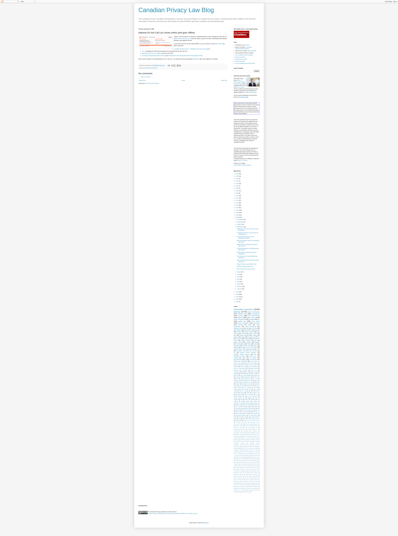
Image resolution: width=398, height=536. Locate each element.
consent (258, 460)
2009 (237, 215)
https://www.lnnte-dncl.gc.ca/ (183, 38)
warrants (246, 338)
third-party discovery (250, 488)
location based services (253, 418)
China (235, 390)
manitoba (255, 472)
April (238, 281)
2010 (237, 212)
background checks (240, 458)
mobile (243, 474)
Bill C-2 (256, 389)
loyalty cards (254, 371)
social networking (250, 326)
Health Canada (239, 425)
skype (248, 392)
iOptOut (196, 59)
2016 (237, 198)
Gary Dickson (253, 359)
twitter (240, 437)
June (238, 277)
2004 (237, 299)
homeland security (239, 356)
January (239, 289)
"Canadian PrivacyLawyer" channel (243, 47)
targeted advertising (238, 488)
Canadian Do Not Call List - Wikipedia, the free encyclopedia (192, 49)
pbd (257, 476)
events (256, 464)
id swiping (253, 358)
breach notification (243, 323)
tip (257, 488)
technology (238, 394)
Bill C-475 (255, 439)
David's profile (244, 97)
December (240, 219)
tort (255, 340)
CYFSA (256, 441)
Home (183, 80)
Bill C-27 (249, 439)
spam (244, 358)
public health (254, 481)
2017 (237, 195)
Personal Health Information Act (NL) (249, 451)
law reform (257, 471)
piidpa (258, 363)
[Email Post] (168, 65)
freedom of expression (246, 387)
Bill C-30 (254, 370)
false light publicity (246, 465)
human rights (256, 467)
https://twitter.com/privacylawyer (242, 165)
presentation (249, 434)
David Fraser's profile (241, 59)
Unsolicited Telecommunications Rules (153, 55)
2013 (237, 205)
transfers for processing (240, 490)
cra (239, 418)
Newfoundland (254, 425)
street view (241, 385)
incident (254, 335)
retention (238, 331)
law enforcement (254, 315)
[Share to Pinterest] (180, 65)
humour (236, 358)
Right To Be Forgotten (251, 396)
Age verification (256, 437)
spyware (256, 486)
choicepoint (256, 323)
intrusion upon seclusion (240, 370)
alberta (240, 317)
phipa (243, 337)
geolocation (236, 467)
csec (256, 398)
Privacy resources (240, 57)
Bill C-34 (257, 410)
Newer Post (142, 80)
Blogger (206, 522)
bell (251, 429)
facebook (240, 325)
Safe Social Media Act (251, 427)
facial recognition (252, 366)
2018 (237, 193)
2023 (237, 181)
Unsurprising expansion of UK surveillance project (245, 237)
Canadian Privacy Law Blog (176, 10)
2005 (237, 297)
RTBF (235, 417)
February (239, 286)
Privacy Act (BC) (238, 427)
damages (236, 399)
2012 (237, 207)
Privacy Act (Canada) (240, 361)
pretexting (238, 364)
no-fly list (243, 366)
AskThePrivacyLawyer (247, 410)
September (240, 227)
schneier (238, 338)
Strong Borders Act (239, 398)
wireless (243, 491)
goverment (244, 467)
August (239, 272)
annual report (244, 429)
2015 (237, 200)
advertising (236, 429)
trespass (251, 490)
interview (236, 408)
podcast (247, 45)
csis (258, 349)
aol (234, 352)
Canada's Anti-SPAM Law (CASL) (247, 351)
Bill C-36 (238, 411)
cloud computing (239, 319)
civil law (241, 460)
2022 (237, 183)
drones (246, 399)
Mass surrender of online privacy (246, 269)
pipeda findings (246, 340)
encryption (254, 431)
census (235, 460)
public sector (253, 333)
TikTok (235, 457)
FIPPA (236, 448)
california (256, 458)
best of (256, 429)
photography (256, 408)
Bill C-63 (236, 441)
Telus (240, 417)
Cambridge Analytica (239, 443)
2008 (237, 217)
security (242, 392)
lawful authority (244, 335)
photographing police (245, 408)
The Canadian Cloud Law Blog (244, 55)
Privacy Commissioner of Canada (242, 453)
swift (242, 373)
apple (248, 457)
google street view (249, 363)
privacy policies (250, 479)
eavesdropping (244, 464)
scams (246, 484)
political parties (245, 401)
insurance (255, 469)
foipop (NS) (249, 432)
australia (257, 330)
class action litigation (246, 375)
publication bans (244, 436)
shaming (258, 484)
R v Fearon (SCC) (253, 415)
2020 (237, 188)
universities (257, 375)
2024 (237, 178)
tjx (245, 359)
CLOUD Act (245, 411)
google (251, 319)
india (249, 469)
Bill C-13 (248, 373)
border (258, 382)
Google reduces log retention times (247, 264)
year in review (247, 437)
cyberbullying (240, 344)
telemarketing (153, 68)
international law (237, 471)
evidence (236, 465)
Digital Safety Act (245, 446)
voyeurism (238, 377)
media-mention (238, 349)
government (249, 384)
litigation (257, 342)
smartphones (243, 486)
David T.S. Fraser (242, 160)
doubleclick (245, 371)
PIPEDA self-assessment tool (245, 266)
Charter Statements (250, 444)
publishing (236, 483)
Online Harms (256, 404)
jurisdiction (250, 471)
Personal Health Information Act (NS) (243, 380)
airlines (236, 337)
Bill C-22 (255, 378)
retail (255, 344)
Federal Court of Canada (249, 347)
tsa (257, 490)
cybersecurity (237, 431)
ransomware (243, 483)
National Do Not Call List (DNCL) (151, 53)
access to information (239, 368)
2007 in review (247, 394)
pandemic (243, 476)
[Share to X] (176, 65)
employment (247, 377)
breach (248, 385)
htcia (250, 467)
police (242, 389)
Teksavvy (256, 455)
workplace (236, 371)
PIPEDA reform (238, 396)
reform (256, 483)
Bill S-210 (242, 441)
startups (252, 436)
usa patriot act (256, 403)
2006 (237, 294)
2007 (237, 292)
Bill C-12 (249, 389)
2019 (237, 191)
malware (248, 472)
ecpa (251, 464)
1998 (237, 301)
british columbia (249, 331)
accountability (242, 457)
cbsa (245, 417)
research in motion (238, 484)
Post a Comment (145, 77)
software (250, 486)
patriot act (242, 321)
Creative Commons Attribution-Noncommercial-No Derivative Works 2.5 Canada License (172, 513)
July (238, 274)
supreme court (256, 392)
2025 (237, 176)
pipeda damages (245, 378)
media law (236, 474)
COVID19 (238, 422)
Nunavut (236, 451)
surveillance (256, 314)
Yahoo (255, 406)
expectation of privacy (239, 432)
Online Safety (238, 413)
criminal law (246, 345)
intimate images (239, 434)
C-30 (254, 373)
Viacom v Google (243, 390)
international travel (252, 368)
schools (252, 484)
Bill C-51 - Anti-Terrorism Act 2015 (252, 420)
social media (238, 420)
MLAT (247, 425)
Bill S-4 (256, 394)
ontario (240, 315)
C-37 (143, 51)
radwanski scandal (238, 403)
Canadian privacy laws (250, 92)
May (238, 279)
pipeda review (238, 342)
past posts (219, 44)
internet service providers (248, 352)
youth (248, 491)
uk (259, 337)
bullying (249, 398)
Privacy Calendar (240, 61)
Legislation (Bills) (238, 450)
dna (242, 399)
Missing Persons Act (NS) (251, 450)
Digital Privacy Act (255, 411)
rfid (247, 328)
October (239, 224)
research (248, 403)
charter (237, 384)
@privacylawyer (251, 50)
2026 (237, 174)
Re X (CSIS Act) (240, 406)
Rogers (250, 406)
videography (237, 491)
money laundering (253, 474)
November (240, 222)
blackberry (249, 458)
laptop (250, 325)
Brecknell (250, 441)
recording (250, 483)
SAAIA (244, 455)
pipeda (236, 347)
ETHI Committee (256, 446)
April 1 (236, 439)
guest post (257, 432)
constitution (238, 462)
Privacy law (254, 453)
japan (244, 471)
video (255, 345)
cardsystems (248, 330)
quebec (255, 401)
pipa (235, 335)
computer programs (249, 460)
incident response (240, 469)
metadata (253, 399)
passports (251, 476)
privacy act (252, 356)
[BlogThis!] (174, 65)
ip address (248, 342)
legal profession (240, 472)
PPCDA (246, 413)
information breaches (243, 309)
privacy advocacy (238, 477)
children (250, 417)
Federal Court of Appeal (247, 448)
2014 (237, 203)
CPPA (245, 422)
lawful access (251, 317)
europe (244, 333)
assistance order (256, 457)
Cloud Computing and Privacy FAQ (245, 63)
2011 (237, 210)
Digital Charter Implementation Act (251, 424)
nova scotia (255, 321)
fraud (252, 390)
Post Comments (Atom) (152, 83)
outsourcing (251, 337)
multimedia (236, 476)
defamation (246, 431)
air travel (254, 328)
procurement (245, 481)
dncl (144, 68)
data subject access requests (250, 462)
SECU (249, 455)
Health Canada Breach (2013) (243, 404)
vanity (249, 344)
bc (259, 319)
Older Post (224, 80)
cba (253, 385)
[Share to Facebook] (178, 65)
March (239, 284)
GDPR (256, 448)
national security (238, 328)
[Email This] (172, 65)
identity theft (242, 314)
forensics (255, 465)
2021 (237, 186)
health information (254, 312)
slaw (236, 486)
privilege (236, 373)
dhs (255, 354)
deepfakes (236, 464)
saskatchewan (238, 359)
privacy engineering (249, 477)
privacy (147, 68)
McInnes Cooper (239, 87)
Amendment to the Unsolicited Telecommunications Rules (185, 55)
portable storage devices (241, 354)
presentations (237, 330)
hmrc (243, 418)
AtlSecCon (242, 439)
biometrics (237, 345)
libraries (236, 366)
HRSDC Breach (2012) (251, 364)
